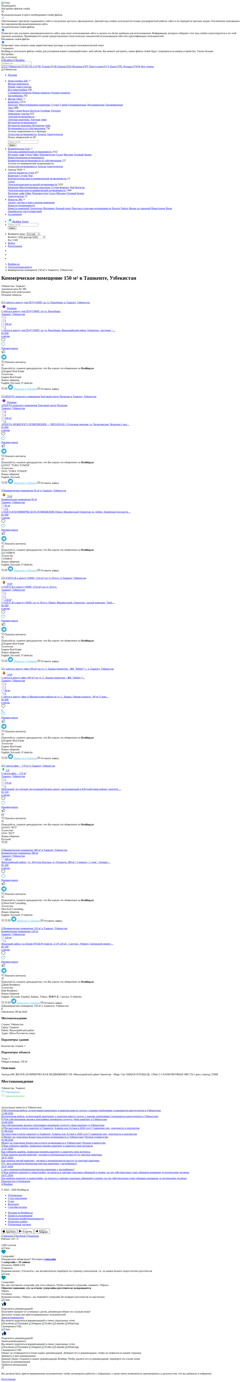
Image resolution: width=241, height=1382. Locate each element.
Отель (28, 154)
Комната (64, 187)
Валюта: (12, 237)
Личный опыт (63, 208)
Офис (36, 154)
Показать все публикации (15, 1181)
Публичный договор (19, 1224)
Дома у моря (15, 110)
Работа (124, 208)
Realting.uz (14, 264)
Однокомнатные (77, 104)
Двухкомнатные (96, 104)
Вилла (26, 110)
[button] (9, 69)
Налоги (116, 208)
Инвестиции (158, 208)
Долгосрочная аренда (20, 267)
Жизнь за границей (140, 208)
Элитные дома (38, 119)
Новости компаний (18, 208)
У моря (63, 104)
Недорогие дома (41, 125)
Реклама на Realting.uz (20, 1212)
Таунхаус (56, 110)
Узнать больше (205, 51)
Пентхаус (13, 104)
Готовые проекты (60, 92)
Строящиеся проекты (20, 92)
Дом (30, 175)
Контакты (13, 1204)
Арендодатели (55, 134)
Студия (55, 104)
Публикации (15, 1195)
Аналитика (36, 208)
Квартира (13, 175)
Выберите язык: (17, 234)
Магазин (68, 154)
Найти (12, 145)
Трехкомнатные (114, 104)
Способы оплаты (17, 1207)
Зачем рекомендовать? (13, 1341)
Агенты (42, 134)
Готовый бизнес (83, 154)
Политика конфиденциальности (26, 1218)
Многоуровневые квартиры (34, 104)
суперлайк (50, 1259)
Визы (169, 208)
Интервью (49, 208)
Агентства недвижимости (22, 134)
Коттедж (35, 110)
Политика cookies (18, 1221)
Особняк (45, 110)
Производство (47, 154)
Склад (59, 154)
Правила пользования (20, 1215)
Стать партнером (17, 1198)
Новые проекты (41, 92)
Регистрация (15, 246)
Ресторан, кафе (16, 154)
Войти (11, 243)
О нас (11, 1201)
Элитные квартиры (19, 119)
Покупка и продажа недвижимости (91, 208)
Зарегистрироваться (12, 1317)
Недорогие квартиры (19, 125)
